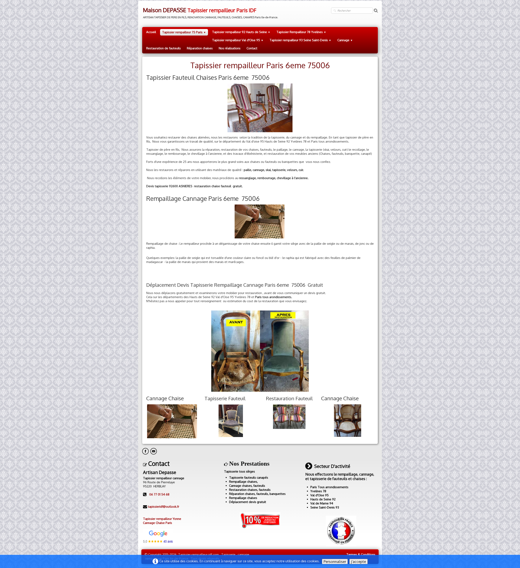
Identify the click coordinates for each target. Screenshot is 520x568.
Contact (252, 48)
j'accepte (358, 561)
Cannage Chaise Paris (157, 523)
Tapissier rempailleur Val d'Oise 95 (237, 40)
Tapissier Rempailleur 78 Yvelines (301, 32)
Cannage (345, 40)
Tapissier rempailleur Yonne (162, 519)
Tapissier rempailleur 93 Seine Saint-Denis (300, 40)
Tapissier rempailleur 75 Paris (184, 32)
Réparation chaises (200, 48)
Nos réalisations (229, 48)
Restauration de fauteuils (163, 48)
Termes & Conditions (360, 554)
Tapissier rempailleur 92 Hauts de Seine (241, 32)
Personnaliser (335, 561)
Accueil (151, 32)
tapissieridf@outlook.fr (163, 506)
